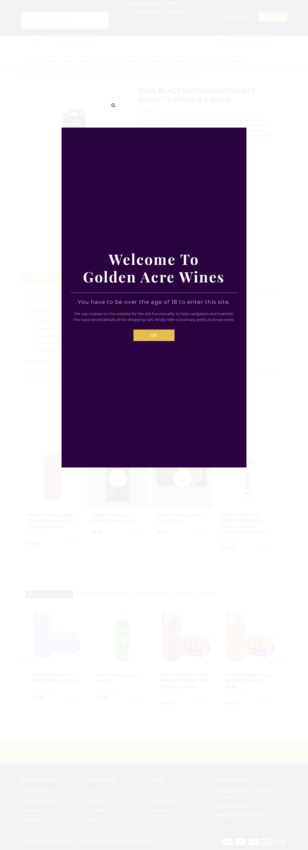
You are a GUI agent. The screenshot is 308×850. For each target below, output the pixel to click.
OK (153, 335)
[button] (113, 105)
